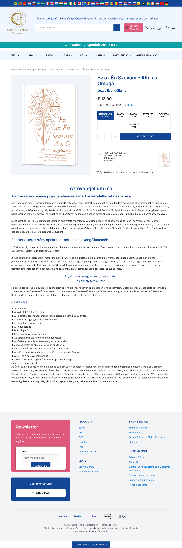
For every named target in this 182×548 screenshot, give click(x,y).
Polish (84, 55)
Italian (67, 55)
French (50, 55)
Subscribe (40, 466)
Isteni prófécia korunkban (62, 69)
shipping (130, 105)
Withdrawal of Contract (91, 544)
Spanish (33, 55)
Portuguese (120, 55)
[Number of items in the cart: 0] (167, 27)
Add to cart (145, 136)
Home (14, 69)
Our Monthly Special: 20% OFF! (91, 45)
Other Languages (147, 55)
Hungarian (43, 69)
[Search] (116, 27)
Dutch (100, 55)
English (15, 55)
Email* (25, 451)
